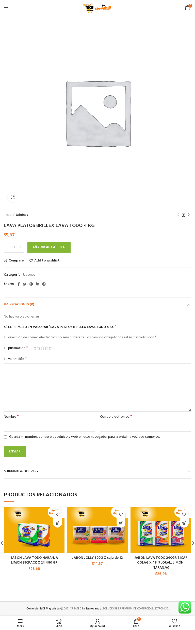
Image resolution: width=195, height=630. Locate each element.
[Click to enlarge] (13, 197)
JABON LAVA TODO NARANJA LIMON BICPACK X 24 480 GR (34, 560)
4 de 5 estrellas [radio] (46, 348)
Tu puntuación (16, 348)
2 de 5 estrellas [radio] (39, 348)
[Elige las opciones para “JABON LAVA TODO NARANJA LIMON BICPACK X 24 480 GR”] (57, 523)
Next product (188, 215)
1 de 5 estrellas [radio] (35, 348)
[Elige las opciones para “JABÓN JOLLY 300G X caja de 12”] (121, 523)
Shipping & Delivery (21, 471)
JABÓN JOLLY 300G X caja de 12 (97, 558)
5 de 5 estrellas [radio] (50, 348)
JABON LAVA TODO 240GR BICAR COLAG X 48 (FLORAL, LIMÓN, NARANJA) (160, 563)
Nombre (11, 417)
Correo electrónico (116, 417)
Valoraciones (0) (19, 304)
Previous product (178, 215)
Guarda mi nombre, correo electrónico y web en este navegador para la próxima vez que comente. (84, 437)
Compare (16, 260)
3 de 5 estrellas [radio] (42, 348)
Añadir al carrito (49, 247)
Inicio (8, 215)
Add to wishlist (47, 260)
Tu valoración (15, 359)
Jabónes (22, 215)
